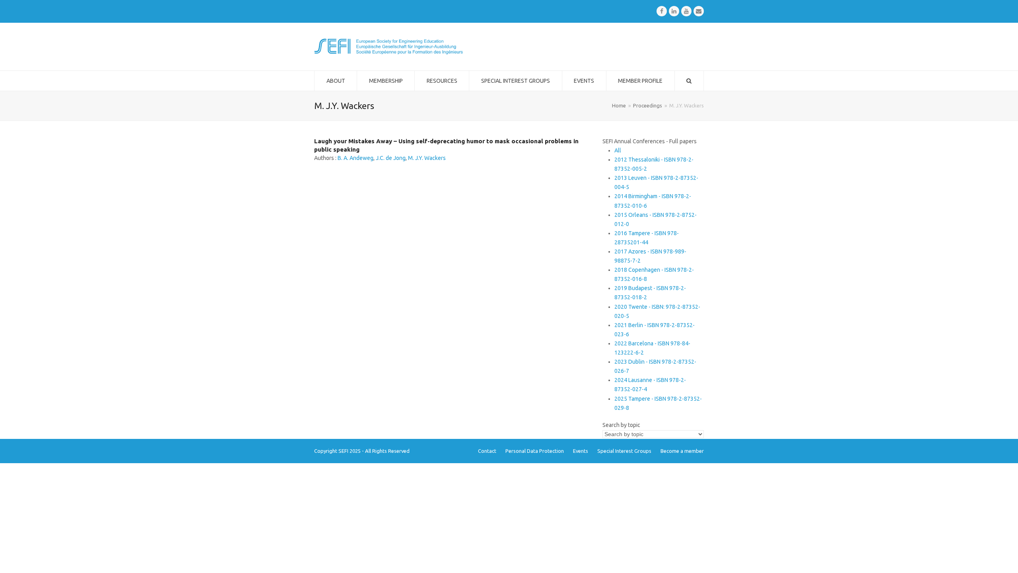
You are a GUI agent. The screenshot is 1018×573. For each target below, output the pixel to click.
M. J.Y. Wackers (427, 158)
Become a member (682, 451)
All (617, 150)
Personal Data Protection (534, 451)
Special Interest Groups (624, 451)
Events (580, 451)
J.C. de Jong (391, 158)
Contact (487, 451)
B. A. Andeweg (355, 158)
